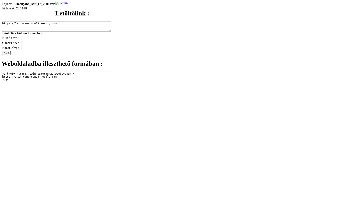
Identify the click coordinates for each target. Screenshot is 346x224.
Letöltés (63, 3)
